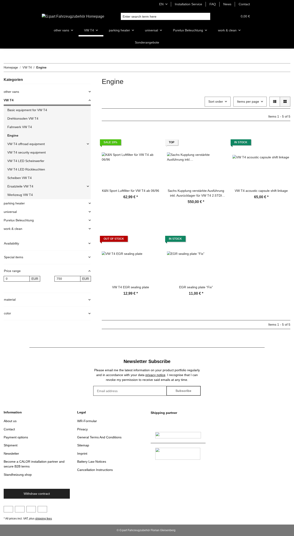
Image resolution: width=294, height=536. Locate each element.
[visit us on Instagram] (31, 509)
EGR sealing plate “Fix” (196, 287)
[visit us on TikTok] (42, 509)
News (227, 4)
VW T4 (9, 100)
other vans (11, 91)
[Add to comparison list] (152, 136)
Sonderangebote (147, 42)
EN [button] (161, 4)
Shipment (10, 445)
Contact (244, 4)
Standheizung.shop (18, 474)
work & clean (13, 229)
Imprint (82, 453)
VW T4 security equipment (26, 152)
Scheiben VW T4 (19, 178)
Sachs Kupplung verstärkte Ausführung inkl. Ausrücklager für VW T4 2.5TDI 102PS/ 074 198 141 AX (196, 193)
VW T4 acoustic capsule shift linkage (261, 190)
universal (10, 212)
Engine (12, 135)
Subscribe (183, 391)
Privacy (82, 429)
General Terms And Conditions (99, 437)
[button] (223, 16)
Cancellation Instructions (95, 470)
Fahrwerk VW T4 (19, 127)
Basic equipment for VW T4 (27, 110)
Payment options (16, 437)
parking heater (14, 203)
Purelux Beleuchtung (19, 220)
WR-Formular (87, 421)
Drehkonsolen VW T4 (22, 118)
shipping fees (43, 518)
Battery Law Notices (91, 461)
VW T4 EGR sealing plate (130, 287)
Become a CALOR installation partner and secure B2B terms (34, 464)
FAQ (212, 4)
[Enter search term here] (206, 16)
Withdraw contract (37, 493)
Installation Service (188, 4)
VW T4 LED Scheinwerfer (25, 161)
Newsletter (11, 453)
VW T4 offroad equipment (26, 144)
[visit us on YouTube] (19, 509)
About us (10, 421)
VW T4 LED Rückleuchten (26, 169)
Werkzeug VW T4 (20, 195)
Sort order (215, 101)
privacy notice (155, 375)
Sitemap (83, 445)
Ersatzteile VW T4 (20, 186)
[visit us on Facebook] (8, 509)
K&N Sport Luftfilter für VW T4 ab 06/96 (130, 190)
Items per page (248, 101)
